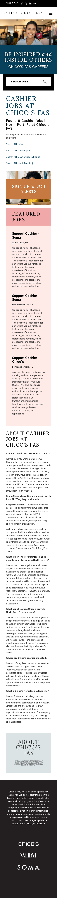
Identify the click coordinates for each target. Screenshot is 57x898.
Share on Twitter (26, 3)
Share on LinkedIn (30, 3)
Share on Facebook (22, 3)
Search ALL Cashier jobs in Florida (23, 157)
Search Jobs (19, 81)
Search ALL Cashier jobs (18, 150)
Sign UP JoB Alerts (28, 189)
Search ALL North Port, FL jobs (21, 163)
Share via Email (34, 3)
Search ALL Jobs (14, 144)
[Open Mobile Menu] (50, 13)
